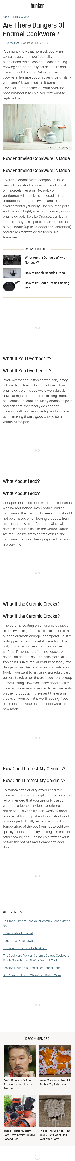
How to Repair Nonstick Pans (45, 273)
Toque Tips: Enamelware (19, 940)
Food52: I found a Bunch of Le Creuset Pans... (33, 968)
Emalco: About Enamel (18, 933)
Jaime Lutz (13, 43)
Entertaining (21, 17)
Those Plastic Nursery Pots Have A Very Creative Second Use (19, 1135)
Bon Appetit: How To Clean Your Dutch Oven (32, 975)
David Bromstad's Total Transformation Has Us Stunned (18, 1084)
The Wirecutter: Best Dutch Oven (25, 948)
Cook (6, 17)
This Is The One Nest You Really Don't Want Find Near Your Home (54, 1135)
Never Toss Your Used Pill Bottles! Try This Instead (55, 1082)
